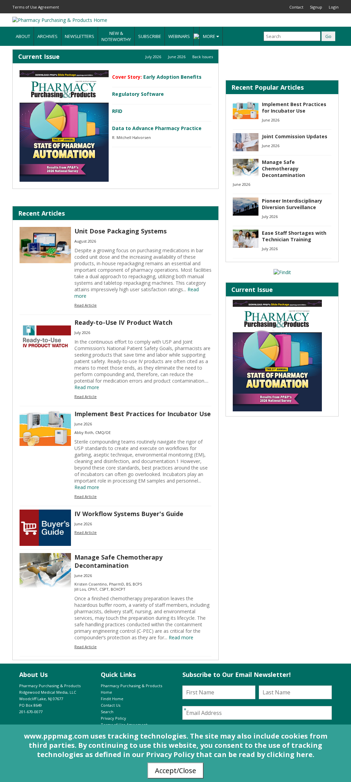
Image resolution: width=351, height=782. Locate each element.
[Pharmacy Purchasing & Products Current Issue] (64, 126)
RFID (117, 111)
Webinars (179, 36)
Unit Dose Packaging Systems (120, 231)
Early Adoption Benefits (172, 77)
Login (334, 7)
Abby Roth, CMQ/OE (92, 432)
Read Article (85, 305)
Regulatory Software (138, 94)
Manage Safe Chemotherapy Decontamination (118, 561)
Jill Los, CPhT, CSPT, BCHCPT (99, 589)
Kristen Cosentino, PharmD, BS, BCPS (108, 584)
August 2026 (85, 241)
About (23, 36)
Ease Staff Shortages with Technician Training (294, 236)
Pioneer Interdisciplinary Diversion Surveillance (292, 203)
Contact (296, 7)
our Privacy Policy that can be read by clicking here (222, 754)
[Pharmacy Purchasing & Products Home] (59, 20)
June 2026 (176, 56)
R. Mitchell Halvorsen (131, 137)
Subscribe (149, 36)
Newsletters (79, 36)
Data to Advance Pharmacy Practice (157, 128)
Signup (316, 7)
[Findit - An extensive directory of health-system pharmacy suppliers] (282, 272)
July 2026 (153, 56)
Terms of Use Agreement (35, 7)
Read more (86, 387)
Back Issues (202, 56)
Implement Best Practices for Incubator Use (142, 414)
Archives (47, 36)
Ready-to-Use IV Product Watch (123, 322)
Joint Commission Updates (294, 136)
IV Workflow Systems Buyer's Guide (128, 514)
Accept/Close (175, 770)
